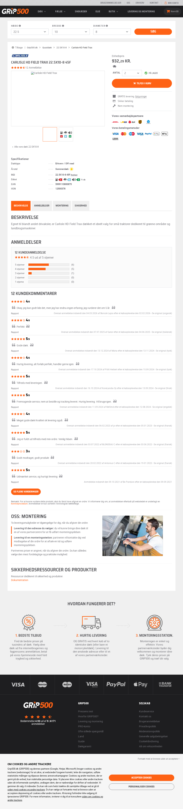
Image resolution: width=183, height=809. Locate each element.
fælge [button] (59, 11)
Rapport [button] (15, 313)
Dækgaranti (84, 746)
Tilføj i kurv (143, 83)
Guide (81, 741)
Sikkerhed (81, 205)
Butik (112, 11)
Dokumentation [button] (19, 580)
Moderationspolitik (149, 731)
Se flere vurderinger (25, 492)
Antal (116, 73)
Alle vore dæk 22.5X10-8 (26, 146)
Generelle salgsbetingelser (153, 736)
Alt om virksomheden (150, 746)
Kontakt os (145, 716)
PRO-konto (84, 726)
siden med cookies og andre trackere (26, 789)
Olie (97, 11)
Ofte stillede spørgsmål (90, 731)
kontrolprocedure (19, 503)
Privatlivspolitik (147, 726)
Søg (153, 31)
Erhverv (140, 3)
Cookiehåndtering (149, 741)
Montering (62, 205)
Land (81, 736)
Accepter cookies (141, 778)
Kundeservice (146, 711)
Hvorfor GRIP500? (88, 716)
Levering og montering (141, 11)
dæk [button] (40, 11)
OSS (128, 3)
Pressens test (85, 711)
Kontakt (154, 3)
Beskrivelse (21, 205)
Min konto (173, 3)
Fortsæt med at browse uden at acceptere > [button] (158, 758)
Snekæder (81, 11)
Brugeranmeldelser (110, 3)
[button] (162, 313)
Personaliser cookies (141, 786)
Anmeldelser (41, 205)
